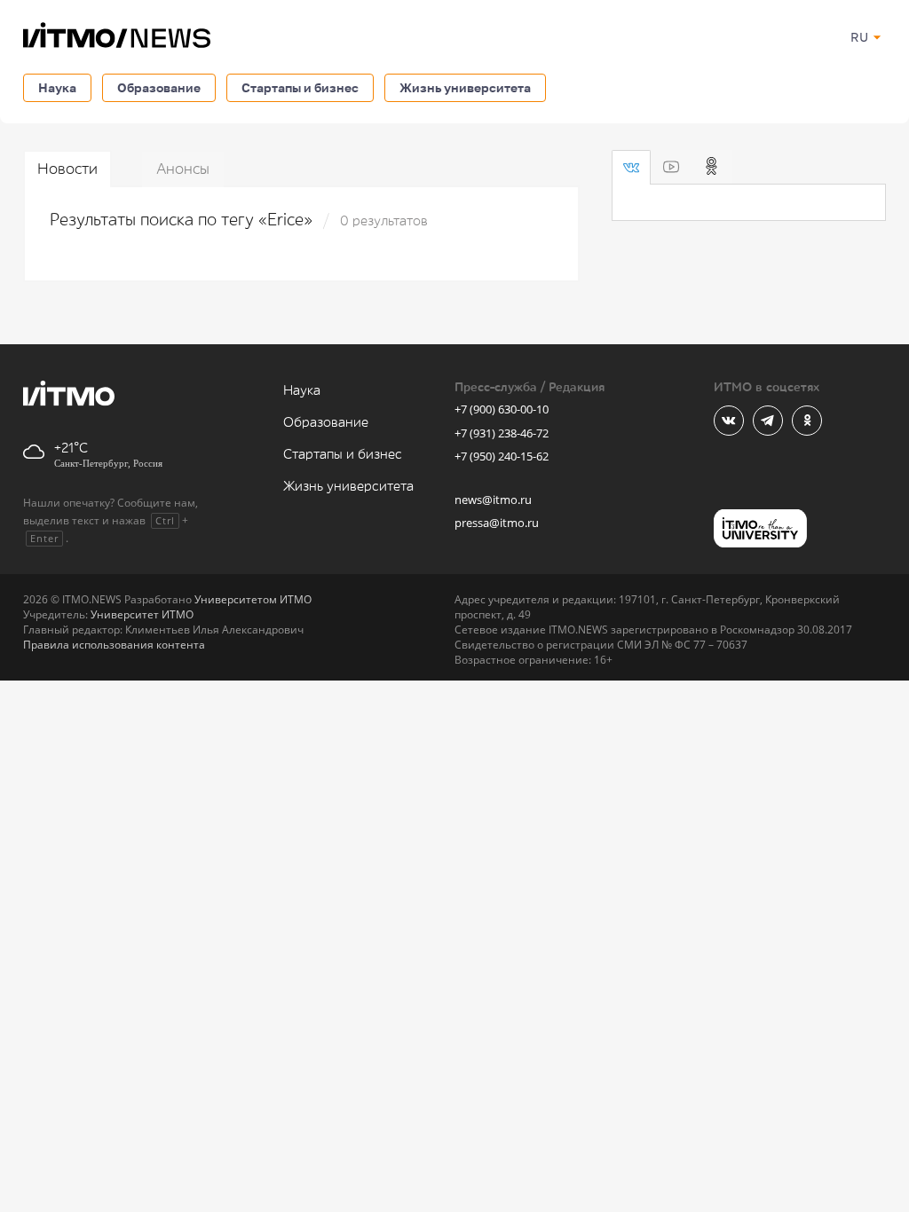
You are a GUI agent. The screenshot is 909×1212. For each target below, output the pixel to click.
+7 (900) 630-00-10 (501, 409)
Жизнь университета (465, 87)
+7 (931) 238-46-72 (501, 433)
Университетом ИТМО (253, 599)
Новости (67, 169)
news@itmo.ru (493, 500)
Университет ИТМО (142, 614)
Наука (57, 87)
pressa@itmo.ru (496, 523)
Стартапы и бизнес (300, 87)
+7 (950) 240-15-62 (501, 456)
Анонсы (182, 169)
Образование (159, 87)
